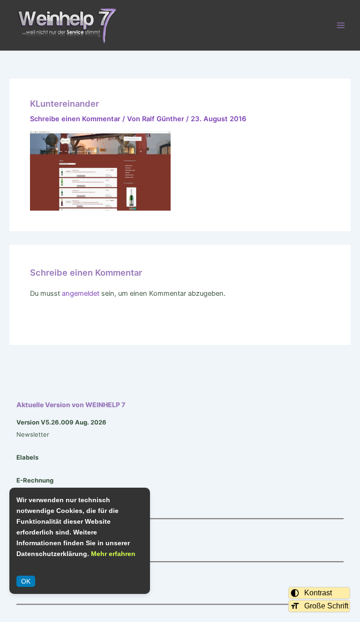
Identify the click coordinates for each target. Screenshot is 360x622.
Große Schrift (326, 606)
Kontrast (318, 593)
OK (25, 581)
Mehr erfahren (113, 553)
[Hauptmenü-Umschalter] (341, 25)
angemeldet (80, 293)
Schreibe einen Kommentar (75, 119)
